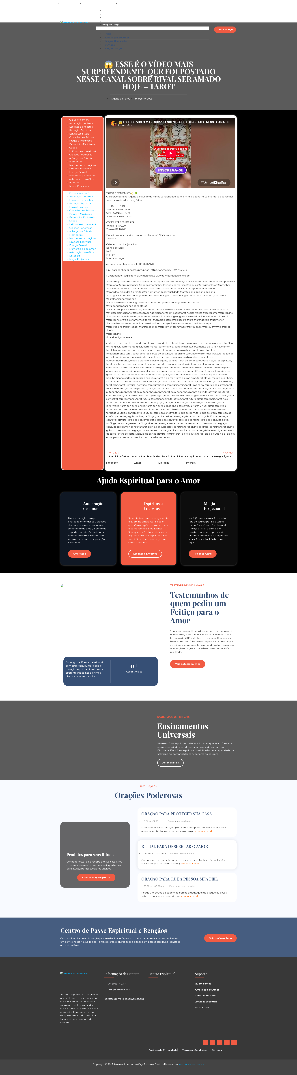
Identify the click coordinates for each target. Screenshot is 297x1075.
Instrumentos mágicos (82, 165)
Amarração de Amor (81, 123)
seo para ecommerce (191, 1064)
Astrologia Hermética (81, 179)
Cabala (73, 147)
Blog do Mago (110, 24)
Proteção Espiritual (80, 130)
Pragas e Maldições (80, 140)
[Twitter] (212, 1042)
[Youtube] (227, 1042)
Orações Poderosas (80, 154)
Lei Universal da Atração (83, 151)
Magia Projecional (79, 186)
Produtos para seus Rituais (90, 854)
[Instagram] (223, 3)
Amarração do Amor (114, 14)
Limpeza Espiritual (80, 168)
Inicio (105, 10)
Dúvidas (107, 21)
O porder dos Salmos (81, 137)
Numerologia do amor (82, 175)
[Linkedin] (228, 3)
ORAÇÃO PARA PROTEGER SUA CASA (176, 813)
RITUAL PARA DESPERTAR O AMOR (174, 846)
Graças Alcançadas (113, 17)
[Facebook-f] (205, 1042)
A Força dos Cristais (80, 158)
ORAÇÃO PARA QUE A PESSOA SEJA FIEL (179, 879)
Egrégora (74, 182)
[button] (233, 3)
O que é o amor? (79, 119)
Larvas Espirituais (79, 133)
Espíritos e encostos (81, 126)
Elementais (75, 161)
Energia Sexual (78, 172)
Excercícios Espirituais (82, 144)
